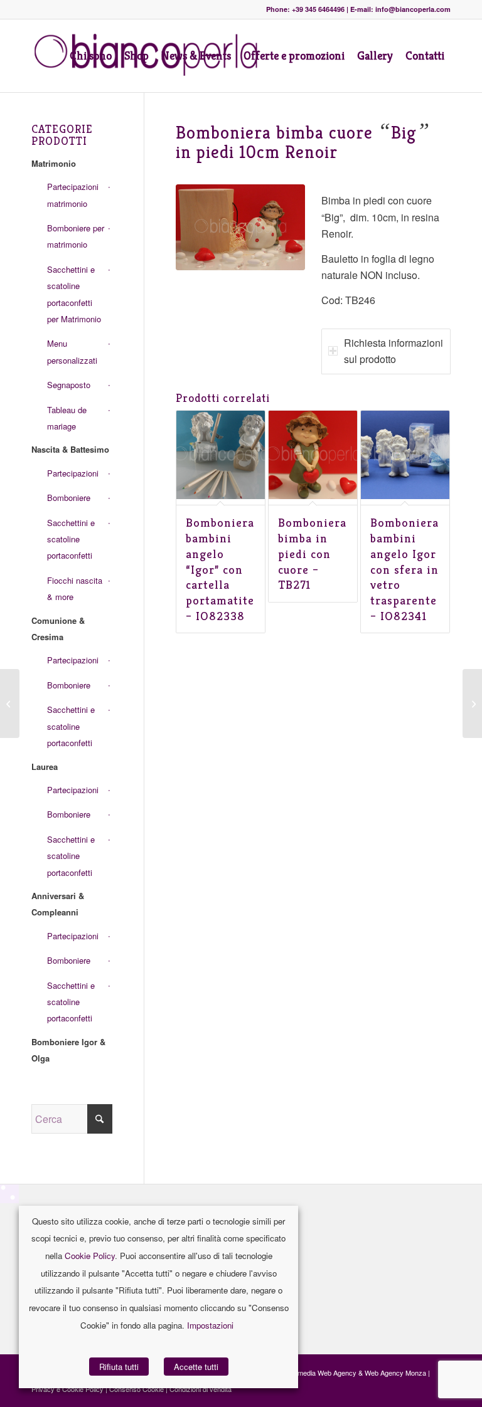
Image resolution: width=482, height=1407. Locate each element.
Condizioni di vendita (200, 1389)
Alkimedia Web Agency (321, 1372)
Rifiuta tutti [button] (119, 1367)
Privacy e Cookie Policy (67, 1389)
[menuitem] (90, 55)
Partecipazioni (73, 473)
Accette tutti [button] (196, 1367)
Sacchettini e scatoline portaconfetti (71, 539)
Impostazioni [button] (210, 1325)
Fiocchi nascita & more (74, 588)
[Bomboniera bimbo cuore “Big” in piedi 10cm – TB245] (9, 703)
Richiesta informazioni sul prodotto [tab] (393, 350)
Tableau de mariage (67, 418)
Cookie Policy (90, 1256)
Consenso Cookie (136, 1389)
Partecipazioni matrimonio (73, 195)
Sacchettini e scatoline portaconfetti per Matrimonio (74, 294)
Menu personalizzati (72, 351)
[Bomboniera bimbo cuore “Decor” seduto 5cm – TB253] (472, 703)
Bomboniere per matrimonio (75, 236)
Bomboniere (68, 497)
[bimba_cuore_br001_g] (240, 227)
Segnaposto (68, 385)
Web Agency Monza (395, 1372)
